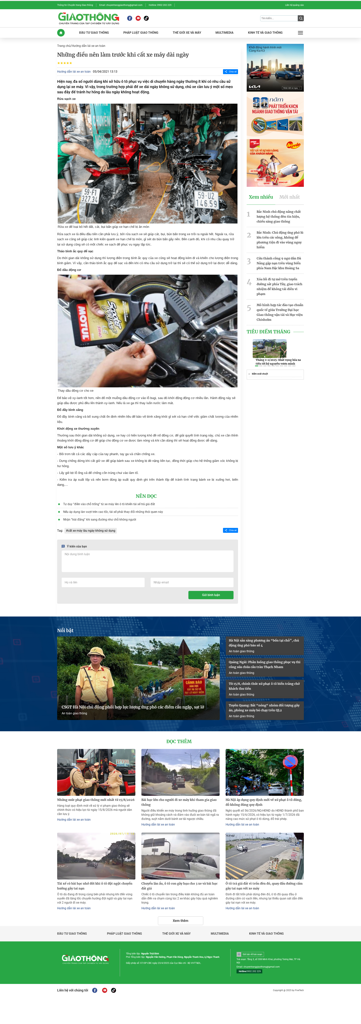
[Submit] (301, 18)
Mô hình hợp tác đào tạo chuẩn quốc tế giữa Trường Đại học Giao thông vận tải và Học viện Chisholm (280, 312)
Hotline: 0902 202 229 (160, 5)
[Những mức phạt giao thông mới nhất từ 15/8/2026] (96, 772)
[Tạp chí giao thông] (88, 18)
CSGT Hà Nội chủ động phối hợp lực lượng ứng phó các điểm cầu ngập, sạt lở (133, 707)
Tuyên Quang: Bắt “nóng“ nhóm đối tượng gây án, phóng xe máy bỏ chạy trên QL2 (264, 707)
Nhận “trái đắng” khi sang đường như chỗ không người (99, 519)
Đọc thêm (179, 741)
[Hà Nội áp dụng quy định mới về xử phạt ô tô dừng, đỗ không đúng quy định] (265, 772)
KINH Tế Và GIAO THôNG (265, 32)
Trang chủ (64, 46)
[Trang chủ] (61, 32)
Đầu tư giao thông (72, 933)
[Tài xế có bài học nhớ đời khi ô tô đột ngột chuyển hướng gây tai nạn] (96, 856)
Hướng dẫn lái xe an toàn (88, 46)
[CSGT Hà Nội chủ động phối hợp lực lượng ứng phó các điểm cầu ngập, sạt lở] (138, 678)
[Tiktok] (146, 18)
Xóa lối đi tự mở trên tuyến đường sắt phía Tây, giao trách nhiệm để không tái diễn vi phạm (279, 286)
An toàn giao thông (74, 713)
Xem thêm (180, 921)
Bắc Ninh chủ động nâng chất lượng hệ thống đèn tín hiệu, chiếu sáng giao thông (279, 216)
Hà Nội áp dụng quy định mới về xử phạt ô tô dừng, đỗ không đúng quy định (264, 802)
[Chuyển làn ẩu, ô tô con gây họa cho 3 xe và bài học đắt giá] (180, 856)
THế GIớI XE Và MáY (187, 32)
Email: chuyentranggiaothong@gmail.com (121, 5)
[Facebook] (129, 18)
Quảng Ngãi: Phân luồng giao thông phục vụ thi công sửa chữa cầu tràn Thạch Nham (264, 664)
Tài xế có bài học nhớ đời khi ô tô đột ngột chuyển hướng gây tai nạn (94, 886)
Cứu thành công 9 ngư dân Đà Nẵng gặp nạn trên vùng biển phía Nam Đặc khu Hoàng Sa (279, 263)
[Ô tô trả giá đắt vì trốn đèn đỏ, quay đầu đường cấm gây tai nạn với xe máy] (265, 856)
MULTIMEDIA (224, 32)
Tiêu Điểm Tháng (268, 332)
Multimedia (220, 933)
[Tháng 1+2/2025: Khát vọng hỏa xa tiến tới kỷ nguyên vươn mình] (270, 348)
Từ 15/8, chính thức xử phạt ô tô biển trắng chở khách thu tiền (264, 686)
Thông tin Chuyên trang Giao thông (75, 5)
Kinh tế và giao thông (266, 933)
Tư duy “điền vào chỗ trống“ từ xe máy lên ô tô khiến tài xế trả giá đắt (109, 504)
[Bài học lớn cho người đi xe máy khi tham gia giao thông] (180, 772)
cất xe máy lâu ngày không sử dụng (91, 530)
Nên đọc (146, 496)
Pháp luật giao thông (124, 933)
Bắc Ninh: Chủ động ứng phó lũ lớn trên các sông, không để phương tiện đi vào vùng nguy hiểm (280, 240)
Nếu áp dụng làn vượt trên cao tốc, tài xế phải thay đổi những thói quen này (113, 512)
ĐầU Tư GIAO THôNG (94, 32)
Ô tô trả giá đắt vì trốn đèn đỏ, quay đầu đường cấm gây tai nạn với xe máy (264, 886)
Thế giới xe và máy (176, 933)
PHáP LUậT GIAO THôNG (140, 32)
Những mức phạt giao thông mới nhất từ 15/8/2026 (96, 800)
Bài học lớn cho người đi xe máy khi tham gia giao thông (179, 802)
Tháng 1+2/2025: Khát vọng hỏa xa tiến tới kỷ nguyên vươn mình (278, 361)
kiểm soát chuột (260, 374)
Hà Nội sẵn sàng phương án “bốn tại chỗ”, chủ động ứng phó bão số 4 (264, 643)
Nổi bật (65, 630)
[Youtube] (138, 18)
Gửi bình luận (211, 595)
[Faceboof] (94, 990)
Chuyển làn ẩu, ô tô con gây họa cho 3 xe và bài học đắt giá (179, 886)
